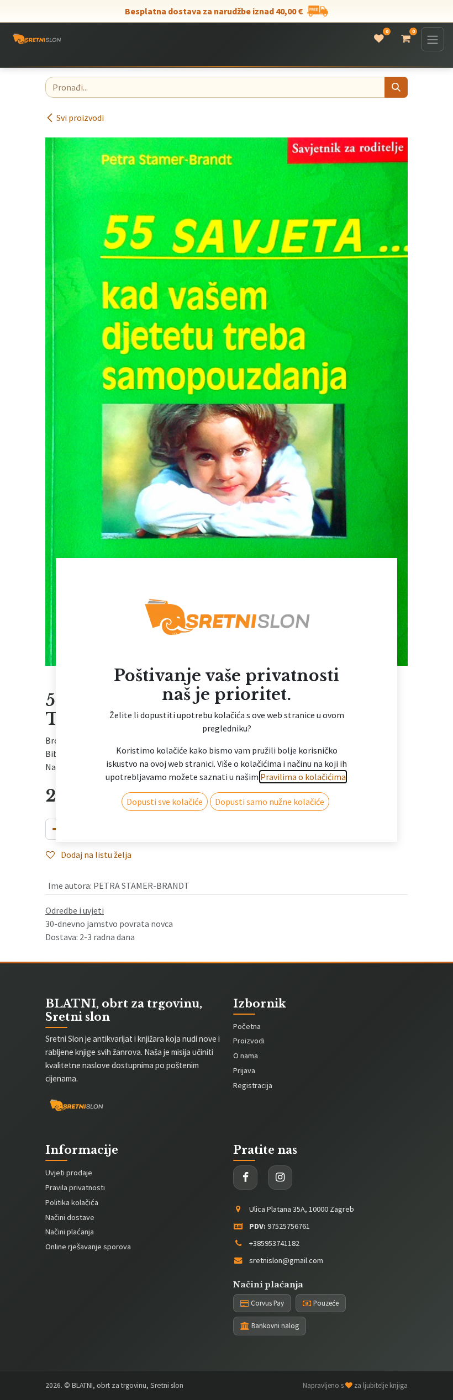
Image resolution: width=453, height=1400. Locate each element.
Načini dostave (69, 1217)
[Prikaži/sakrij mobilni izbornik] (432, 39)
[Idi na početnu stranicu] (37, 39)
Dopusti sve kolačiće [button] (165, 801)
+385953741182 (274, 1243)
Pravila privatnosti (75, 1187)
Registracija (252, 1085)
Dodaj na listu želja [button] (95, 854)
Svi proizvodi (80, 117)
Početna (247, 1026)
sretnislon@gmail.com (286, 1260)
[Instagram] (280, 1177)
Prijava (244, 1070)
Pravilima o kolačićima (303, 776)
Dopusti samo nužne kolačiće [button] (269, 801)
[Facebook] (245, 1177)
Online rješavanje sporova (88, 1246)
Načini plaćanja (69, 1232)
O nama (245, 1055)
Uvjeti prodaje (68, 1173)
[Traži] (396, 87)
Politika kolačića (71, 1202)
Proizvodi (249, 1041)
